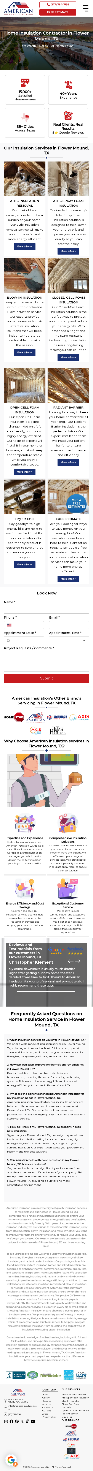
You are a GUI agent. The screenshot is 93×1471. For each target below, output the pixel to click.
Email (54, 617)
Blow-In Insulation (71, 1401)
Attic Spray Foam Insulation (75, 1398)
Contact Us (47, 1407)
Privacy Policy (49, 1417)
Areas (45, 1414)
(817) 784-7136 (14, 1414)
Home (45, 1394)
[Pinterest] (16, 1421)
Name (9, 602)
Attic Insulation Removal (74, 1394)
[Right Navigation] (77, 961)
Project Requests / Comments (29, 648)
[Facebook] (11, 1421)
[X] (22, 1421)
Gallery (46, 1398)
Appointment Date (20, 633)
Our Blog (46, 1410)
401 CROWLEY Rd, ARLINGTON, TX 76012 (18, 1400)
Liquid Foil (67, 1417)
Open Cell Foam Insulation (75, 1410)
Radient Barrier (70, 1413)
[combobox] (69, 640)
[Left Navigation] (70, 961)
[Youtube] (32, 1421)
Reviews (46, 1401)
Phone (10, 617)
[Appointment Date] (8, 640)
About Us (46, 1404)
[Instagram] (6, 1421)
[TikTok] (27, 1421)
